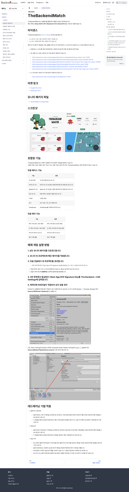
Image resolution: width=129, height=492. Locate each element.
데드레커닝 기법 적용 (110, 51)
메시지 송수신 (6, 42)
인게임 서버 (6, 48)
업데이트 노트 (107, 2)
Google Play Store (36, 88)
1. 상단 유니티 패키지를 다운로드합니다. (116, 29)
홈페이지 (49, 475)
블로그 (48, 481)
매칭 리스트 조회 (7, 39)
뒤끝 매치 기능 (111, 24)
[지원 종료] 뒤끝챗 (6, 60)
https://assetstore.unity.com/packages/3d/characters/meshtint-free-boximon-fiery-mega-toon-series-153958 (66, 62)
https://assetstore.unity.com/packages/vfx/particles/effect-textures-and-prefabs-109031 (60, 66)
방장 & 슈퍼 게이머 (8, 35)
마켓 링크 (108, 11)
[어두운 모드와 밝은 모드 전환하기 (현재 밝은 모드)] (113, 2)
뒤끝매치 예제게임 (7, 23)
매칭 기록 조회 (6, 57)
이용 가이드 (11, 478)
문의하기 (87, 481)
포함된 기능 (108, 19)
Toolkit (4, 63)
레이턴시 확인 (6, 51)
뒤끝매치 (4, 17)
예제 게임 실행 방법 (110, 27)
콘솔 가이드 (31, 2)
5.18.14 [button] (97, 2)
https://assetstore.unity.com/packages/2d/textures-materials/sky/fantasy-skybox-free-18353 (61, 57)
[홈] (29, 8)
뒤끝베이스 (4, 14)
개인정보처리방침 (90, 478)
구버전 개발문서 (12, 484)
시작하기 (23, 2)
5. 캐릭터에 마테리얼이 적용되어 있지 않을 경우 (116, 48)
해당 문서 (73, 265)
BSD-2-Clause (45, 35)
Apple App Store (36, 90)
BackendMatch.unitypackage (40, 102)
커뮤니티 (49, 484)
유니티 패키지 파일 (110, 14)
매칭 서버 (5, 45)
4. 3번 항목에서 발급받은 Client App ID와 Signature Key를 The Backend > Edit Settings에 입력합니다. (117, 42)
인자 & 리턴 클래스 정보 (9, 32)
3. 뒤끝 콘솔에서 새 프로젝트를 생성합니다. (116, 37)
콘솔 (48, 478)
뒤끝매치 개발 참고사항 (9, 26)
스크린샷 (108, 16)
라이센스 (108, 9)
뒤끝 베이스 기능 (111, 22)
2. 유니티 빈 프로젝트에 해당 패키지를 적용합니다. (117, 33)
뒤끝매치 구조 (6, 29)
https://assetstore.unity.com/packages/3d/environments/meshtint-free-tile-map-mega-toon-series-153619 (65, 69)
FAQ (47, 2)
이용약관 (87, 475)
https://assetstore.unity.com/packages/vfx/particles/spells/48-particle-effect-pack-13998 (60, 64)
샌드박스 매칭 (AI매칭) (9, 54)
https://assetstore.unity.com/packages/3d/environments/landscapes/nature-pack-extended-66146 (62, 59)
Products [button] (39, 2)
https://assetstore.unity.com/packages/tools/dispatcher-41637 (51, 77)
